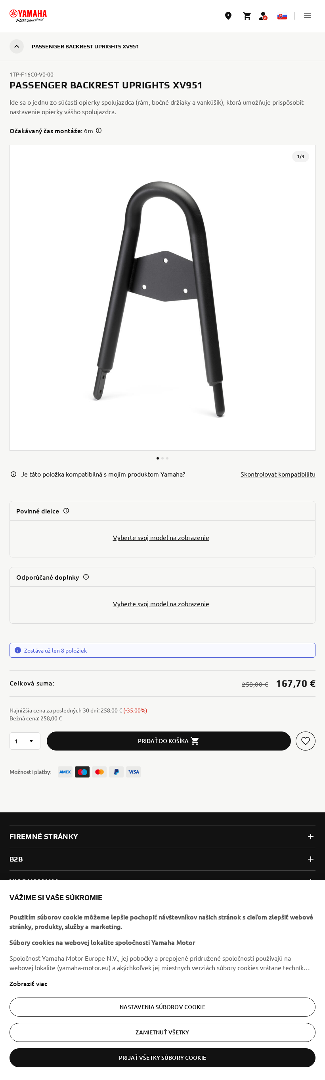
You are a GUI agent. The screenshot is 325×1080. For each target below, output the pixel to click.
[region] (162, 980)
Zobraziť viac (29, 983)
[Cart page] (247, 16)
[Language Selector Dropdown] (282, 16)
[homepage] (28, 16)
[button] (307, 16)
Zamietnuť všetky (162, 1032)
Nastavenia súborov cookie (162, 1007)
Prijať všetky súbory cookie (162, 1057)
